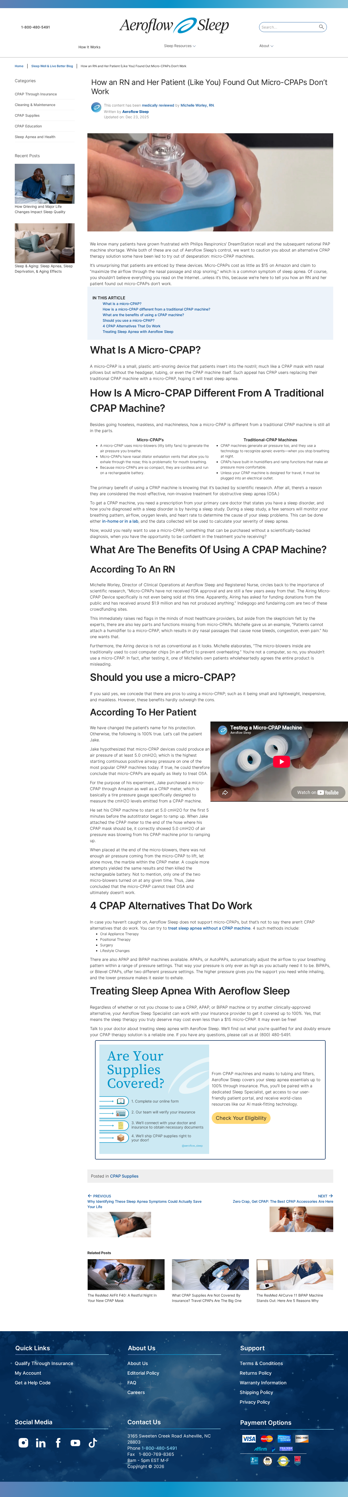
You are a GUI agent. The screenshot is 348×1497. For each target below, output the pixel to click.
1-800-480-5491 (35, 27)
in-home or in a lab (120, 521)
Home (19, 66)
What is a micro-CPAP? (122, 303)
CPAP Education (28, 126)
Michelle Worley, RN (197, 105)
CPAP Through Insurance (36, 94)
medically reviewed (158, 105)
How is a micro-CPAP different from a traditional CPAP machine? (156, 309)
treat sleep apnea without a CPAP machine (209, 928)
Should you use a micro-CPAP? (128, 320)
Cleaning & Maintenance (35, 104)
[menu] (174, 47)
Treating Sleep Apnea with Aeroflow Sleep (138, 331)
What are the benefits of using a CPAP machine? (143, 315)
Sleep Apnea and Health (35, 137)
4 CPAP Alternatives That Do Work (131, 326)
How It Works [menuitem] (89, 47)
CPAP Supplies (124, 1176)
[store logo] (174, 23)
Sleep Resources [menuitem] (178, 45)
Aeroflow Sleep (135, 111)
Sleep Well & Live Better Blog (52, 66)
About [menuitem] (264, 45)
